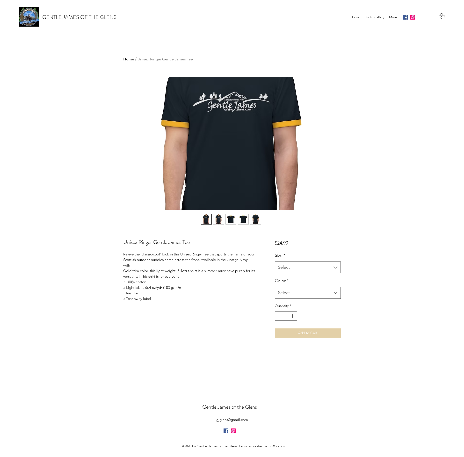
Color (282, 280)
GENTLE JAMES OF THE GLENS (79, 17)
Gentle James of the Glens (229, 407)
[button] (441, 16)
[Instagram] (412, 17)
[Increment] (293, 316)
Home (128, 59)
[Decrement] (279, 316)
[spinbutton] (286, 316)
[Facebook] (405, 17)
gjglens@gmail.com (232, 419)
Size (280, 255)
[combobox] (308, 267)
